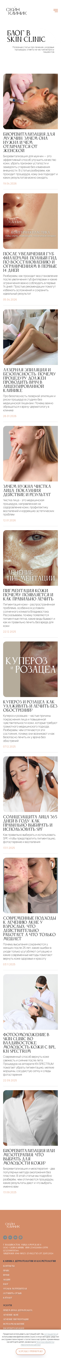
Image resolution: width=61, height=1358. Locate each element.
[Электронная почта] (15, 1237)
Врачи (6, 1275)
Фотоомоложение (13, 1324)
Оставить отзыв (12, 1293)
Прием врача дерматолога (17, 1310)
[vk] (10, 1237)
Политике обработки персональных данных (37, 1343)
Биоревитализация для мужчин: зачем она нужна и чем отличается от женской (29, 143)
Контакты (9, 1266)
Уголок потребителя (15, 1289)
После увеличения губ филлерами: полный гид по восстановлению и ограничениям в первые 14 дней (30, 262)
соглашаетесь (50, 1334)
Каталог (7, 1298)
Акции (6, 1280)
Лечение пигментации (15, 1319)
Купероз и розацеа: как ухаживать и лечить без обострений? (30, 706)
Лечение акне (10, 1315)
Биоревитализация (13, 1328)
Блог (5, 1284)
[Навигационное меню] (55, 10)
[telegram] (5, 1237)
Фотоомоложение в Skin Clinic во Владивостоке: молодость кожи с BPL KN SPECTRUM (29, 1043)
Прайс (6, 1271)
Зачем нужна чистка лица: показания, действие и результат (27, 491)
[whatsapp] (21, 1237)
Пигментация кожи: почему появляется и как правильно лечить (28, 595)
